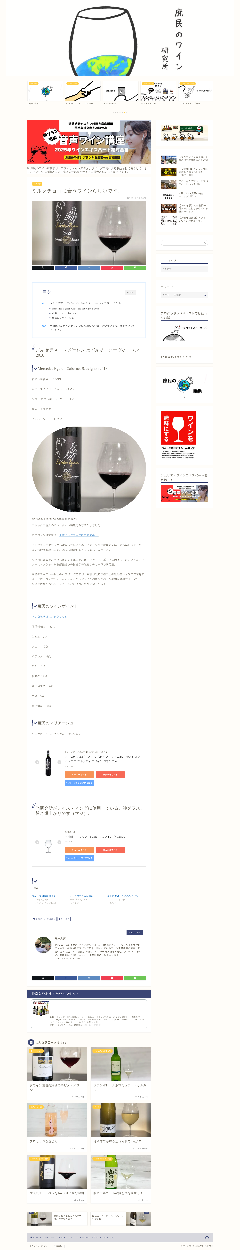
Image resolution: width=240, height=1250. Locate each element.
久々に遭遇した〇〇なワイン (122, 896)
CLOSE (130, 292)
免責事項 (58, 1246)
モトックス (64, 919)
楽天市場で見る (110, 774)
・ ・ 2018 (85, 303)
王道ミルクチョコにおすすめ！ (78, 535)
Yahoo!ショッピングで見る (79, 782)
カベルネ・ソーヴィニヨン (45, 919)
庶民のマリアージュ (63, 317)
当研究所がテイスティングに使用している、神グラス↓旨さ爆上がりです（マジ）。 (92, 327)
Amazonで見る (79, 774)
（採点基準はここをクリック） (51, 616)
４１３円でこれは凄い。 (83, 896)
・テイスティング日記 (53, 1237)
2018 (76, 308)
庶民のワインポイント (65, 313)
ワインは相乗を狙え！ (44, 896)
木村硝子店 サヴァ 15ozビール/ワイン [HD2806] (96, 836)
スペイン (37, 184)
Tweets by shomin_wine (176, 356)
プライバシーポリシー (39, 1246)
